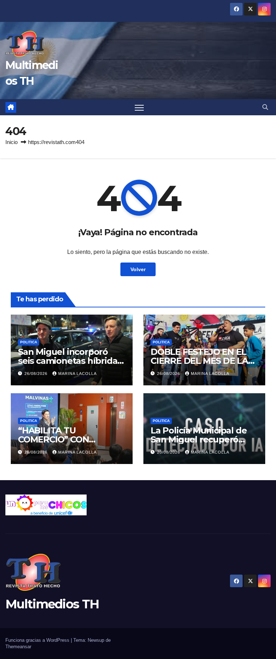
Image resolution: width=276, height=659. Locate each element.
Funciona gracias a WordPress (38, 640)
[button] (265, 107)
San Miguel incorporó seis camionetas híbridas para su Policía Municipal (70, 361)
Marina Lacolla (77, 373)
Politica (28, 342)
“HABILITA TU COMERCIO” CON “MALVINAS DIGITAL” (62, 439)
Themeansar (18, 646)
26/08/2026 (36, 373)
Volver (138, 269)
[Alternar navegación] (139, 107)
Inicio (11, 142)
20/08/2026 (169, 452)
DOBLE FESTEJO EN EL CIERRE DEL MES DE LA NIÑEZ (199, 361)
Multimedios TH (52, 604)
